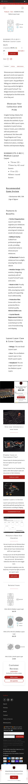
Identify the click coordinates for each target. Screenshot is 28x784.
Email (15, 392)
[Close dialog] (27, 381)
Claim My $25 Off (21, 397)
